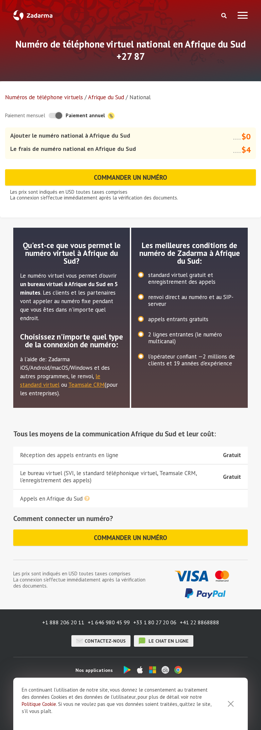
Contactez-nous (105, 641)
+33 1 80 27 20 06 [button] (154, 622)
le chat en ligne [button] (168, 641)
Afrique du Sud (106, 97)
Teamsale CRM (86, 384)
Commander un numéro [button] (130, 177)
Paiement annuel (86, 115)
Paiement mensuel (25, 115)
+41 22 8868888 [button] (199, 622)
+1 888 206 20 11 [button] (63, 622)
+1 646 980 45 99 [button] (109, 622)
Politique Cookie (39, 704)
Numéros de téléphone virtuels (44, 97)
